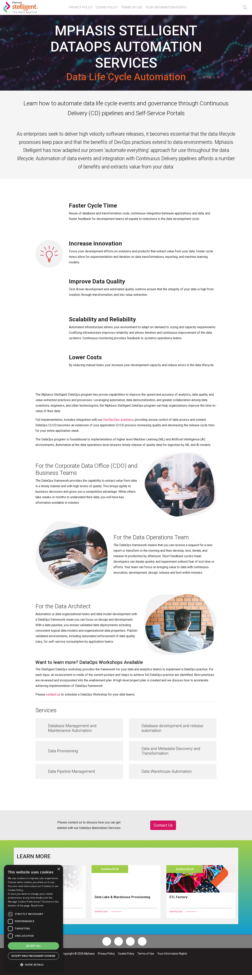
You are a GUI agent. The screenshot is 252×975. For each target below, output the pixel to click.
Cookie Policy (107, 7)
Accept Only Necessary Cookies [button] (33, 956)
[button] (245, 7)
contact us (53, 694)
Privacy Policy (81, 7)
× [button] (58, 869)
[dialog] (33, 918)
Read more (37, 905)
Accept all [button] (33, 945)
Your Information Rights (165, 7)
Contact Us (163, 825)
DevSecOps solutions (118, 420)
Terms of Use (131, 7)
